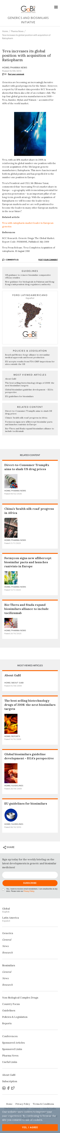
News (5, 946)
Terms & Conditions (43, 1104)
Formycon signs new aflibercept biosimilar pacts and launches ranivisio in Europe (28, 423)
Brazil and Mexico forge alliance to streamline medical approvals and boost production (27, 356)
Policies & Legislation (15, 1017)
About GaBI (10, 378)
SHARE (10, 847)
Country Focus (11, 1004)
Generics (7, 933)
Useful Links (9, 1062)
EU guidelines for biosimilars (19, 396)
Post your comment (16, 74)
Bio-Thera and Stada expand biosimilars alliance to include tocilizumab (26, 609)
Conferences (9, 1036)
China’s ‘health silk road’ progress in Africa (26, 417)
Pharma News (17, 31)
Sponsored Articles (13, 1042)
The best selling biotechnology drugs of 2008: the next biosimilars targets (29, 705)
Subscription (9, 1081)
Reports (7, 1023)
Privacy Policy (29, 891)
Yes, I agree (30, 1127)
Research (7, 952)
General (6, 939)
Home (5, 31)
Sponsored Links (12, 1049)
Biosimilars (8, 965)
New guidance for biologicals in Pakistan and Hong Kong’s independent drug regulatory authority (29, 283)
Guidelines (8, 1010)
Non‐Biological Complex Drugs (20, 997)
